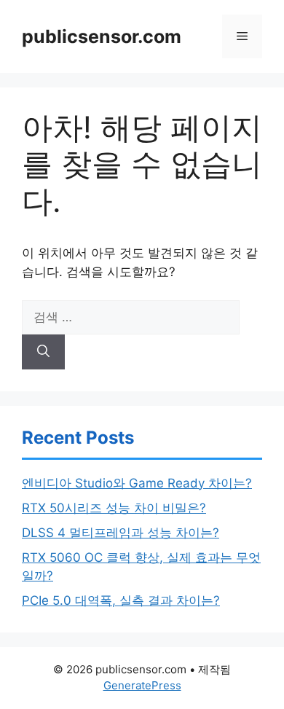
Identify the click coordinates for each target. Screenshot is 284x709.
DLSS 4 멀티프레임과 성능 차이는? (120, 532)
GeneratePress (142, 685)
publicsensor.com (101, 36)
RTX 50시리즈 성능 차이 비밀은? (114, 508)
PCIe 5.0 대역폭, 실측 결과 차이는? (121, 600)
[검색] (43, 351)
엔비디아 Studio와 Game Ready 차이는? (137, 483)
